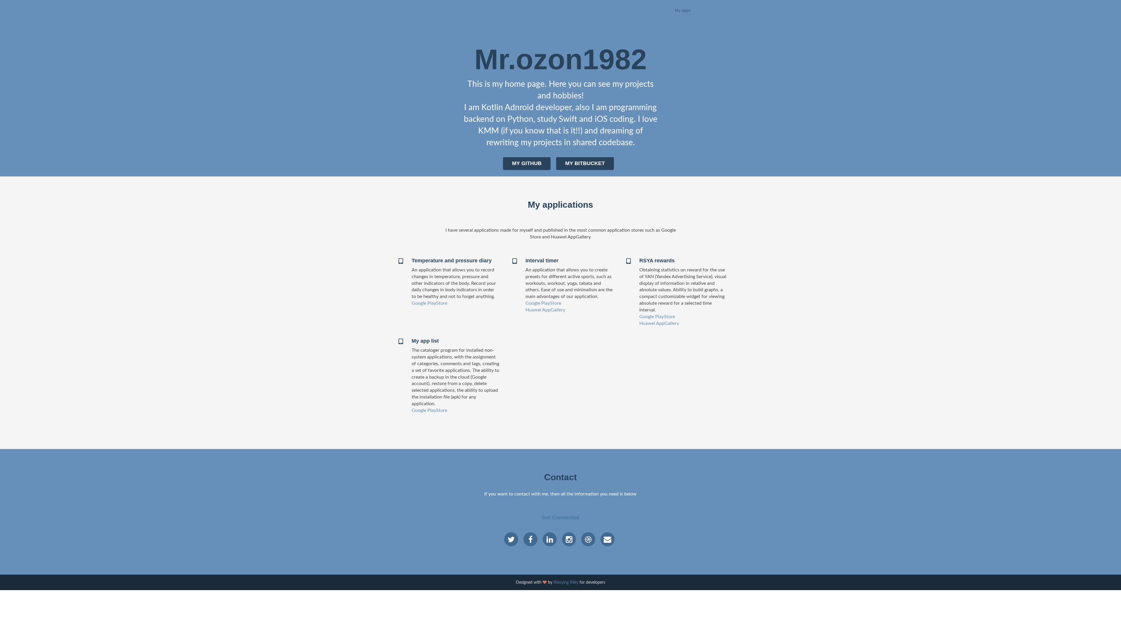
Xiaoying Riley (565, 582)
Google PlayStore (429, 303)
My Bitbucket (585, 163)
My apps (683, 10)
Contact (712, 10)
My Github (527, 163)
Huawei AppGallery (545, 310)
